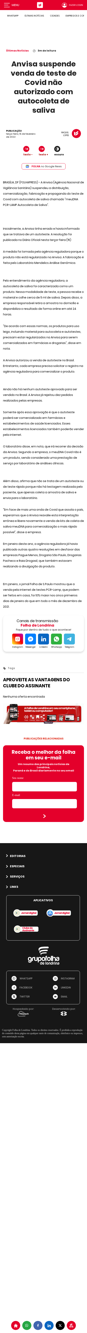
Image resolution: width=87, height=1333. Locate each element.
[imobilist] (15, 1325)
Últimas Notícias (17, 50)
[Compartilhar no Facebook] (37, 1325)
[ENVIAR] (44, 816)
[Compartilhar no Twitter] (60, 1325)
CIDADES (54, 15)
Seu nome (17, 778)
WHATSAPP (12, 15)
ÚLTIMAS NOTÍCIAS (34, 15)
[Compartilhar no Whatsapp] (26, 1325)
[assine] (71, 1325)
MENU (15, 5)
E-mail (16, 795)
